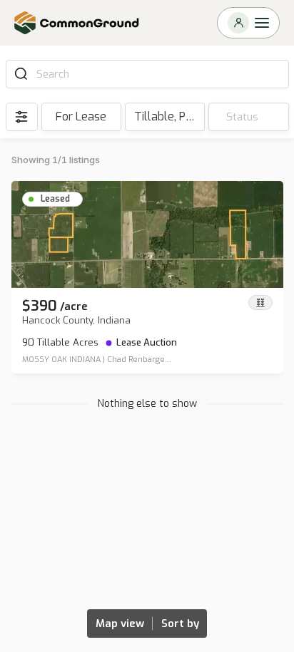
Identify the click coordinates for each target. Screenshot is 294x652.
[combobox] (158, 74)
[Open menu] (248, 22)
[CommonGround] (77, 22)
